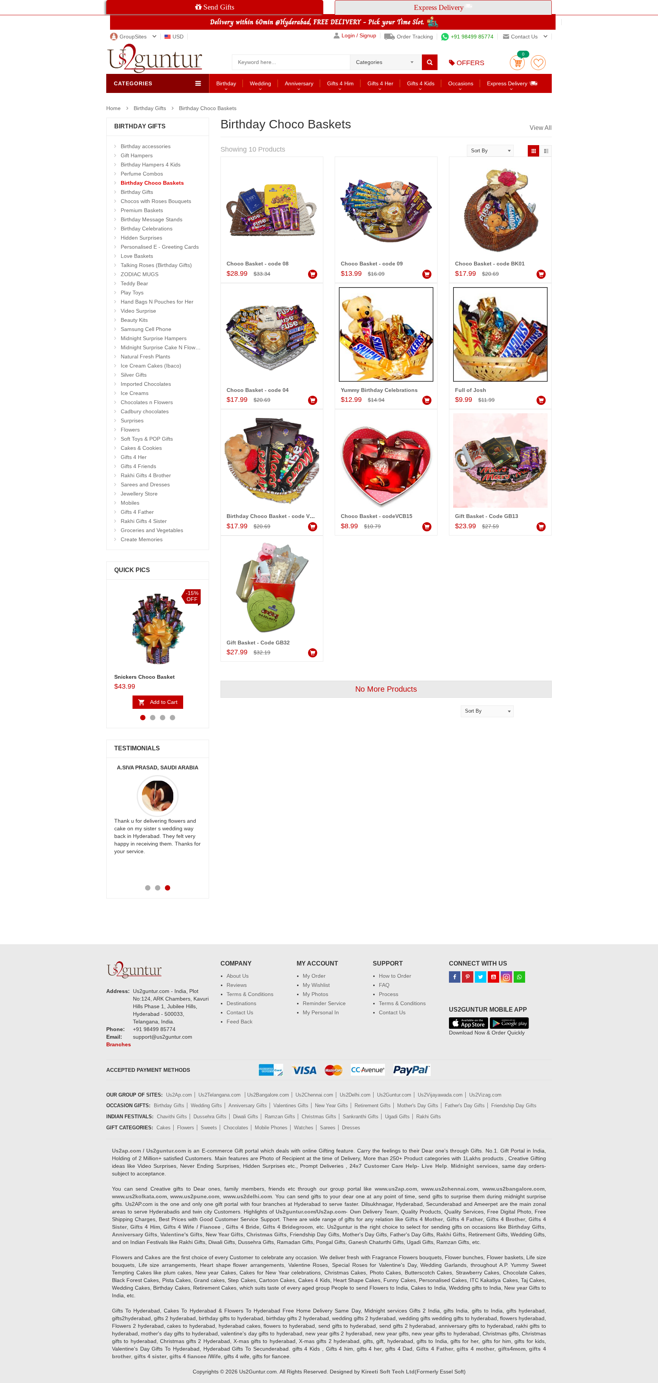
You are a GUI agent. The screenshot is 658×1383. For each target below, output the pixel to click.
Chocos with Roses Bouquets (156, 201)
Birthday (226, 83)
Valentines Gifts (290, 1105)
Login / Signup (359, 35)
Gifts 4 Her (380, 83)
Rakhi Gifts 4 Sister (144, 521)
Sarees (327, 1127)
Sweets (209, 1127)
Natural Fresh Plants (145, 356)
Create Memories (142, 539)
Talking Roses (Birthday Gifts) (156, 265)
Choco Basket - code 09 (372, 264)
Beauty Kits (134, 320)
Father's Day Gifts (465, 1105)
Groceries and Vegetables (152, 530)
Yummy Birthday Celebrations (379, 390)
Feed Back (239, 1021)
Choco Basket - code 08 (258, 264)
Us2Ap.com (179, 1095)
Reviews (237, 985)
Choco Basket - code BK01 (490, 264)
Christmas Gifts (319, 1116)
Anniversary (299, 83)
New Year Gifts (331, 1105)
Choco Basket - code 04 (258, 390)
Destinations (241, 1003)
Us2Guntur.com (394, 1095)
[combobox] (386, 59)
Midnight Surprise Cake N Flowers (162, 347)
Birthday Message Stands (151, 219)
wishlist (538, 62)
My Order (314, 976)
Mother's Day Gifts (417, 1105)
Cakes (164, 1127)
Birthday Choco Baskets (207, 108)
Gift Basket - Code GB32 (258, 643)
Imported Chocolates (146, 384)
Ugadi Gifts (397, 1116)
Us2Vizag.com (485, 1095)
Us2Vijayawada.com (440, 1095)
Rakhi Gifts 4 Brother (146, 475)
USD (178, 37)
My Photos (315, 994)
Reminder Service (324, 1003)
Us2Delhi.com (355, 1095)
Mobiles (130, 503)
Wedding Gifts (206, 1105)
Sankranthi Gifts (361, 1116)
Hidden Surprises (141, 238)
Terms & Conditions (250, 994)
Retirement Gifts (373, 1105)
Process (388, 994)
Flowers (130, 430)
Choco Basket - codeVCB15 (376, 516)
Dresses (351, 1127)
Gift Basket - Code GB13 (486, 516)
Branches (118, 1044)
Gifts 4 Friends (138, 466)
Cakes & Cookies (141, 448)
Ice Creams (135, 393)
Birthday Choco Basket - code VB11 (273, 516)
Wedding (260, 83)
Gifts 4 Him (340, 83)
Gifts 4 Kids (420, 83)
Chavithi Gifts (172, 1116)
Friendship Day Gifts (514, 1105)
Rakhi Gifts (428, 1116)
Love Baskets (137, 256)
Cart (517, 62)
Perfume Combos (142, 174)
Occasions (460, 83)
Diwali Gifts (245, 1116)
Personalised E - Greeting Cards (160, 247)
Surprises (132, 420)
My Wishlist (316, 985)
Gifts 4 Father (137, 512)
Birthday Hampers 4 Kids (150, 164)
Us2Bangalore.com (268, 1095)
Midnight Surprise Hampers (154, 338)
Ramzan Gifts (280, 1116)
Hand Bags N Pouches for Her (157, 302)
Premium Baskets (142, 210)
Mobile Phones (271, 1127)
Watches (303, 1127)
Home (113, 108)
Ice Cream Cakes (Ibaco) (151, 366)
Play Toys (132, 292)
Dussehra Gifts (210, 1116)
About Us (238, 976)
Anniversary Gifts (247, 1105)
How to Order (395, 976)
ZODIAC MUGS (139, 274)
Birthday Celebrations (146, 228)
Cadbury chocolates (145, 411)
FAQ (384, 985)
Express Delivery (508, 83)
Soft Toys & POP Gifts (147, 439)
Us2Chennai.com (314, 1095)
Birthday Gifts (150, 108)
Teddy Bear (134, 283)
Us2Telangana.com (220, 1095)
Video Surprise (138, 311)
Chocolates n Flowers (147, 402)
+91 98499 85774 (472, 37)
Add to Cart (163, 702)
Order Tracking (415, 37)
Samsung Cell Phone (146, 329)
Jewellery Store (139, 494)
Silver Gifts (134, 375)
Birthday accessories (146, 146)
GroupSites (133, 37)
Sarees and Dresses (145, 484)
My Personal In (321, 1012)
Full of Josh (470, 390)
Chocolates (236, 1127)
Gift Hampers (137, 155)
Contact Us (240, 1012)
